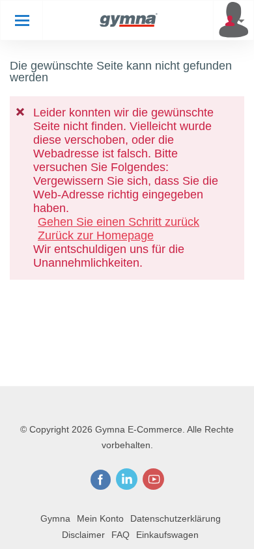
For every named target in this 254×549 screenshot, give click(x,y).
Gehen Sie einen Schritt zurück (118, 221)
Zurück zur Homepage (96, 235)
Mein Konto (100, 518)
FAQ (120, 534)
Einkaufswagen (167, 534)
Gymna (55, 518)
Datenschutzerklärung (175, 518)
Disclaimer (83, 534)
